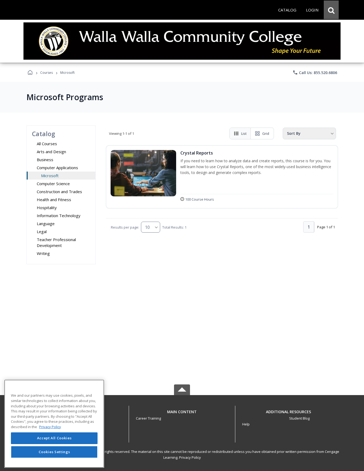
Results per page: (125, 227)
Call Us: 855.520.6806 (315, 72)
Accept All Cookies (54, 438)
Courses (46, 72)
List (243, 133)
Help (246, 424)
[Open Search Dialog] (331, 10)
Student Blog (299, 418)
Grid (265, 133)
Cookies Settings (54, 451)
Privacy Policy (190, 457)
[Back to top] (182, 414)
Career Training (148, 418)
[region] (54, 424)
